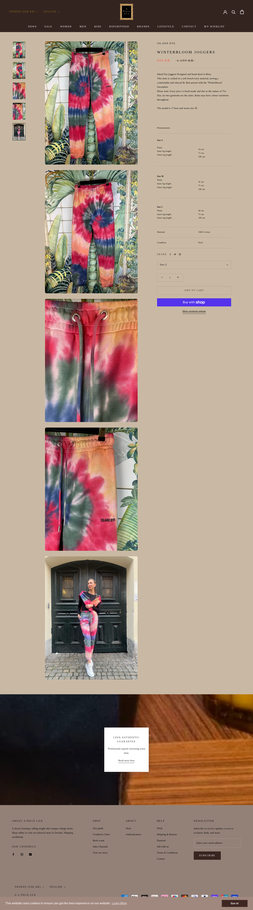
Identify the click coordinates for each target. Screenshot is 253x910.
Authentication (133, 834)
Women (66, 26)
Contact (189, 26)
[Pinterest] (180, 254)
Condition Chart (101, 834)
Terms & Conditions (167, 853)
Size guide (98, 828)
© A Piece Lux (25, 895)
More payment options (194, 311)
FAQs (159, 828)
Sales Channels (100, 847)
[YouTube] (30, 854)
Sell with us (163, 847)
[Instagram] (22, 854)
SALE (48, 26)
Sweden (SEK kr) (22, 11)
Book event (98, 841)
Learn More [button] (119, 903)
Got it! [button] (235, 903)
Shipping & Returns (167, 834)
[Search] (234, 12)
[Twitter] (175, 254)
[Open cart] (242, 12)
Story (128, 828)
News (32, 26)
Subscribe (207, 855)
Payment (161, 841)
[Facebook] (170, 254)
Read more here (126, 761)
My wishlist (214, 26)
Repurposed (119, 26)
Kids (97, 26)
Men (83, 26)
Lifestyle (165, 26)
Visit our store (100, 853)
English (50, 11)
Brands (143, 26)
